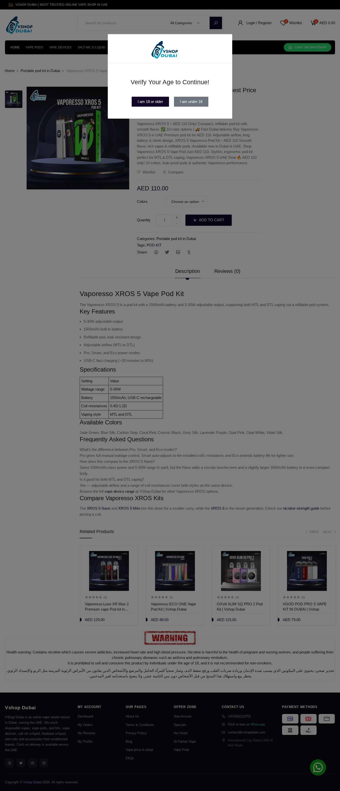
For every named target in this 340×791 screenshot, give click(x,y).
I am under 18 (191, 101)
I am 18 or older (150, 101)
